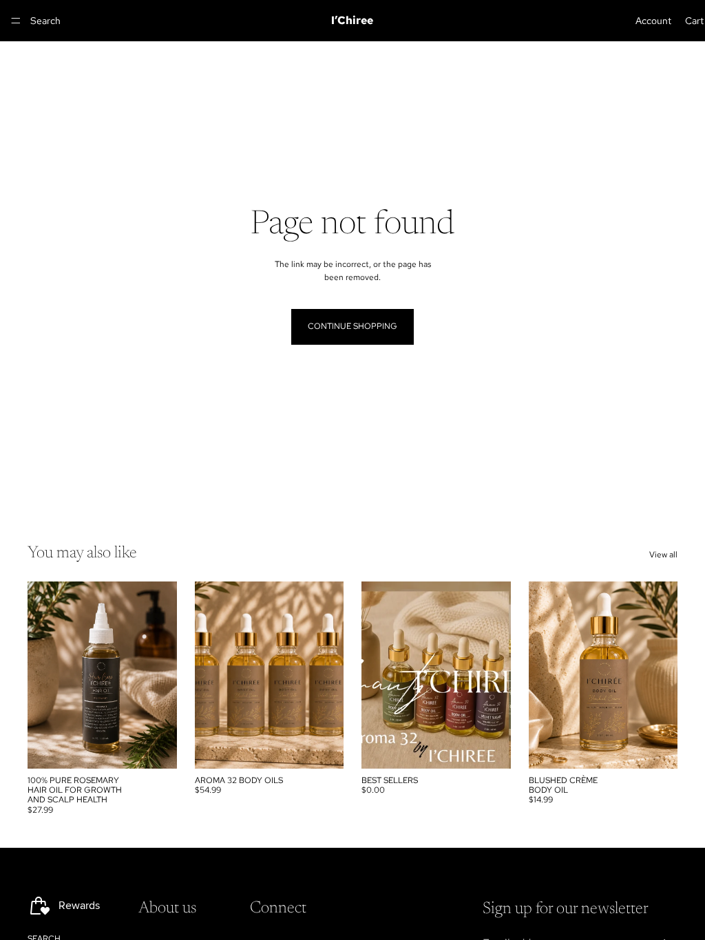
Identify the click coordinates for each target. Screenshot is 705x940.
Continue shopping (352, 326)
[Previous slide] (210, 675)
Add (167, 746)
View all (663, 554)
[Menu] (16, 20)
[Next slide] (328, 675)
